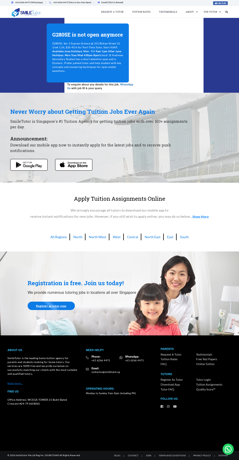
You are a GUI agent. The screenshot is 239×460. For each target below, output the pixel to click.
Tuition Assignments (209, 384)
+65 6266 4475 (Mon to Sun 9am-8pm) (72, 2)
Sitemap (223, 455)
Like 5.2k (221, 3)
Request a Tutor (112, 11)
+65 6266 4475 (100, 360)
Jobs (148, 455)
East (170, 237)
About (190, 11)
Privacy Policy (202, 455)
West (117, 237)
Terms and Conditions (172, 455)
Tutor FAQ (167, 389)
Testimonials (168, 11)
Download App (170, 384)
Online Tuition (205, 364)
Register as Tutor (172, 379)
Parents (167, 349)
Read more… (15, 383)
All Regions (58, 237)
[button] (228, 449)
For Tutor (210, 11)
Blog (117, 455)
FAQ (164, 364)
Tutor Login (203, 379)
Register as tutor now (51, 306)
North (77, 237)
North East (153, 237)
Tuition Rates (141, 11)
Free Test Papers (206, 359)
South (184, 237)
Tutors (166, 374)
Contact (133, 455)
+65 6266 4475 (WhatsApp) (29, 2)
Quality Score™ (205, 389)
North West (97, 237)
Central (132, 237)
